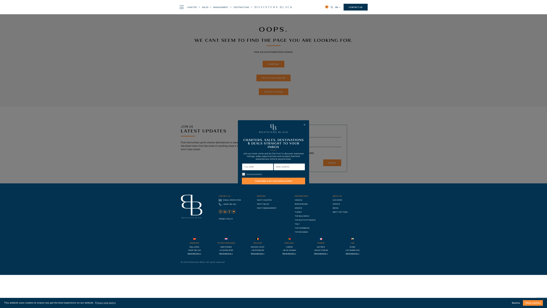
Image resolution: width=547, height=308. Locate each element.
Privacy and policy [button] (105, 303)
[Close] (304, 125)
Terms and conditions (254, 174)
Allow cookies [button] (532, 303)
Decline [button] (516, 303)
